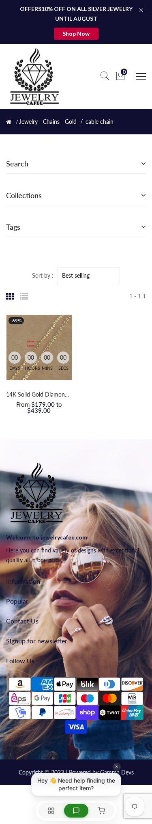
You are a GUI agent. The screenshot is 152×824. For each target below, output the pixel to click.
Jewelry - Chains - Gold (48, 122)
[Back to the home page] (8, 122)
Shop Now (76, 33)
